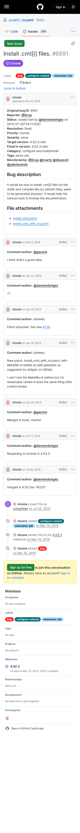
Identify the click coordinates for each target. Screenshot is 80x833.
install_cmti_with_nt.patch (31, 223)
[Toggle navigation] (6, 6)
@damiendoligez (51, 119)
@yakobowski (17, 164)
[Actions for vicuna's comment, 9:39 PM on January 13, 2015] (73, 276)
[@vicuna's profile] (7, 98)
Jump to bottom (14, 88)
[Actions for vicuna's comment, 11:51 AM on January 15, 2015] (73, 309)
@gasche (40, 252)
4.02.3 (57, 535)
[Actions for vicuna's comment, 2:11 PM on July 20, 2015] (73, 469)
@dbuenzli (60, 160)
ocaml (14, 20)
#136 (46, 327)
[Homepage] (40, 6)
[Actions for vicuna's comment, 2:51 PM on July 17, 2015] (73, 436)
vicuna (16, 97)
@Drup (27, 115)
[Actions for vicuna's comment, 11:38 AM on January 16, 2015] (73, 343)
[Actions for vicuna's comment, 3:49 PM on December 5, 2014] (73, 242)
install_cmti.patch (25, 218)
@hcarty (45, 160)
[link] (20, 504)
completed (20, 508)
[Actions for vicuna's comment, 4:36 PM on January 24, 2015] (73, 402)
